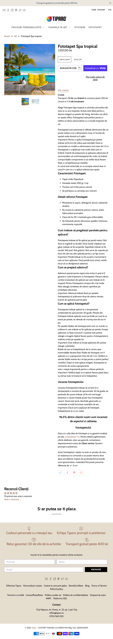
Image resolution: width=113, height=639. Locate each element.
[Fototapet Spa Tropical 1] (29, 69)
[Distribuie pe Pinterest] (74, 472)
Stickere (79, 27)
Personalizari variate (32, 585)
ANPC (48, 598)
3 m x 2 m (78, 59)
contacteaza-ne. (72, 436)
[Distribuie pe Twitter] (60, 472)
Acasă (7, 36)
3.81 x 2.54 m (64, 59)
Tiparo (33, 628)
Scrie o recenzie (11, 499)
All (15, 36)
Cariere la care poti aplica (55, 585)
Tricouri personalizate (26, 27)
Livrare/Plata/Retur (34, 595)
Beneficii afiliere (76, 585)
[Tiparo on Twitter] (21, 11)
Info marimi (63, 90)
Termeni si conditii (15, 595)
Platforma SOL (60, 598)
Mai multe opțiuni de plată (95, 78)
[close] (110, 3)
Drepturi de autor (98, 595)
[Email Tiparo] (5, 11)
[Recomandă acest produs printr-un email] (81, 472)
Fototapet (95, 27)
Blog (87, 585)
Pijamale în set (58, 27)
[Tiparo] (56, 19)
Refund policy (56, 589)
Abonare (96, 569)
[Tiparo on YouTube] (25, 11)
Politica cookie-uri (53, 595)
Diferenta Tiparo (13, 585)
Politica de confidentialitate (75, 595)
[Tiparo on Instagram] (13, 11)
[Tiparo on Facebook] (9, 11)
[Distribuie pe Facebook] (67, 472)
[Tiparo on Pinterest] (17, 11)
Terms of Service (99, 585)
